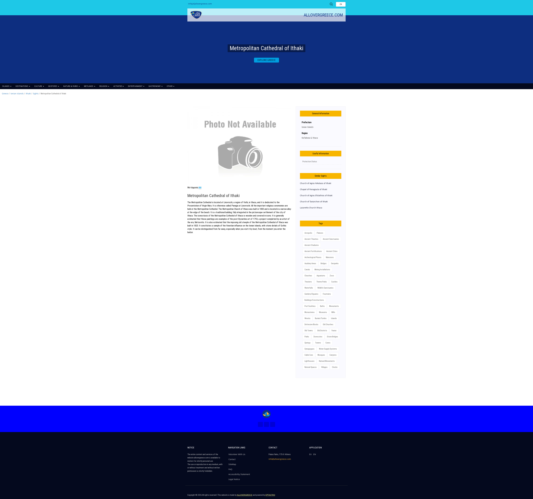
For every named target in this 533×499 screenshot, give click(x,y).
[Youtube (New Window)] (272, 424)
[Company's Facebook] (325, 496)
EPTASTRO (270, 495)
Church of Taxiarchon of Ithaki (314, 201)
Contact (232, 459)
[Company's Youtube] (343, 496)
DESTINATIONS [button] (22, 86)
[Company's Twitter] (331, 496)
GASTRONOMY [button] (155, 86)
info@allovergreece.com (280, 459)
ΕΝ (314, 454)
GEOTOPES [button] (53, 86)
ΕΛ (310, 454)
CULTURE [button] (38, 86)
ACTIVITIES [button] (117, 86)
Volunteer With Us (236, 454)
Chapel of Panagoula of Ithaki (313, 189)
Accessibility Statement (239, 474)
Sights (36, 93)
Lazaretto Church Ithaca (311, 207)
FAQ (230, 469)
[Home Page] (266, 414)
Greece (5, 93)
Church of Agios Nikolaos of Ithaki (315, 183)
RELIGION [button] (103, 86)
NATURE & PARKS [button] (70, 86)
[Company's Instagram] (337, 496)
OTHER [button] (170, 86)
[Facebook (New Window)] (260, 424)
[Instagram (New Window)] (266, 424)
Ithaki (28, 93)
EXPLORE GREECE (266, 60)
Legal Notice (234, 479)
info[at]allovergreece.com (200, 3)
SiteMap (232, 464)
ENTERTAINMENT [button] (135, 86)
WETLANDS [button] (89, 86)
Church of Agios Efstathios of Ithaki (316, 195)
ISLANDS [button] (6, 86)
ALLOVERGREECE (244, 495)
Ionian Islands (17, 93)
